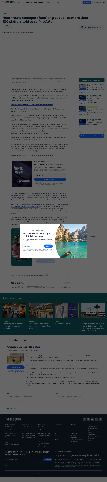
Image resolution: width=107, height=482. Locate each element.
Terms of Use (30, 250)
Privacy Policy (25, 251)
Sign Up (48, 246)
